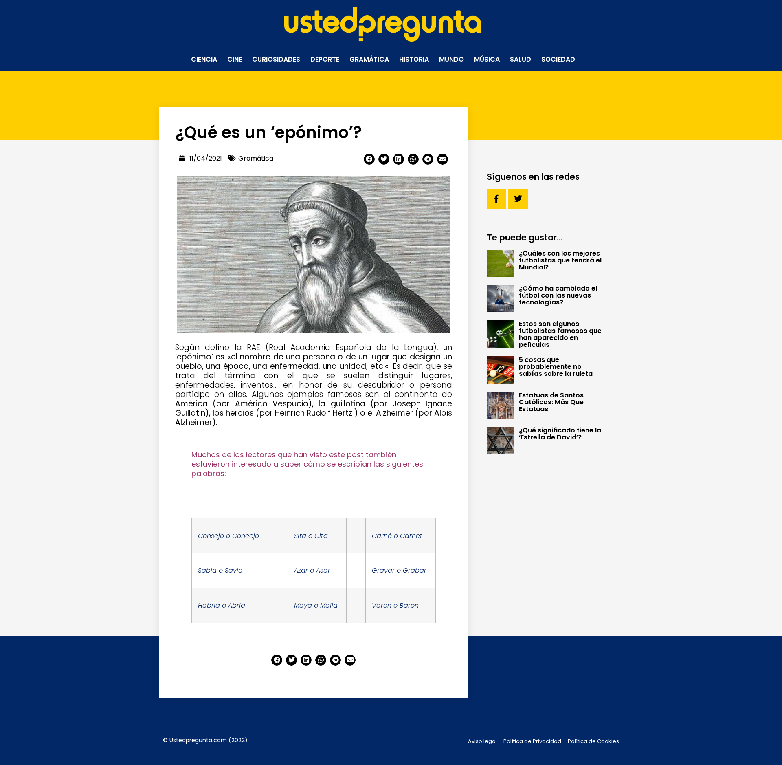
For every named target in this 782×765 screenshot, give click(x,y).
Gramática (369, 59)
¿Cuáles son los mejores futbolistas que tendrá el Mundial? (560, 260)
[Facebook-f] (496, 199)
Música (487, 59)
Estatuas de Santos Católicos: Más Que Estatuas (551, 402)
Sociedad (558, 59)
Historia (414, 59)
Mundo (451, 59)
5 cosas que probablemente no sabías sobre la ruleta (556, 366)
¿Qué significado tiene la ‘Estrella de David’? (560, 433)
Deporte (324, 59)
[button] (369, 159)
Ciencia (204, 59)
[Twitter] (518, 199)
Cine (234, 59)
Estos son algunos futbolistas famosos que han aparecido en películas (560, 334)
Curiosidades (276, 59)
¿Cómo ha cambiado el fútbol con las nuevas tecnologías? (558, 295)
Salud (520, 59)
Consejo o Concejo (228, 535)
